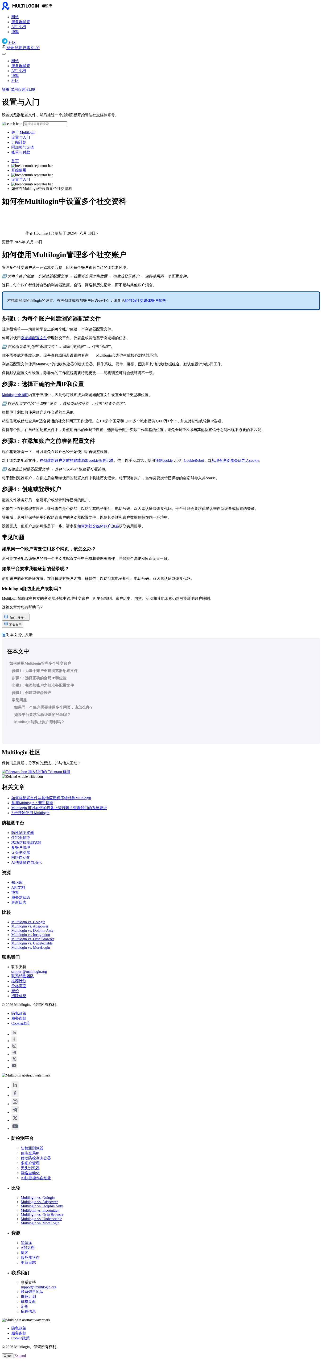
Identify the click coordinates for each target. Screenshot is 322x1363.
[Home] (35, 9)
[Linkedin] (14, 1034)
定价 (15, 991)
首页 (15, 161)
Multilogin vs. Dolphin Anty (32, 930)
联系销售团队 (22, 976)
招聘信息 (18, 996)
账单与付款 (20, 152)
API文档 (18, 887)
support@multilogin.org (29, 972)
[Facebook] (14, 1041)
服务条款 (18, 1018)
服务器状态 (20, 22)
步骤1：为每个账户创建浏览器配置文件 (45, 671)
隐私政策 (18, 1013)
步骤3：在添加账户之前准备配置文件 (43, 685)
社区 (15, 81)
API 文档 (18, 27)
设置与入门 (20, 137)
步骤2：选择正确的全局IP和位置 (39, 678)
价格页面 (18, 986)
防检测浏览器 (22, 833)
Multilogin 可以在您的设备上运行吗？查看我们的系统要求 (59, 808)
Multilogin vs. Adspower (29, 926)
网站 (15, 17)
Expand (20, 1356)
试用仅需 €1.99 (22, 89)
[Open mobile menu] (4, 54)
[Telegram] (14, 1054)
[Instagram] (14, 1047)
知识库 (17, 882)
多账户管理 (20, 848)
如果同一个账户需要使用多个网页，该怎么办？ (53, 707)
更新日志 (18, 902)
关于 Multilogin (23, 132)
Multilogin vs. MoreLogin (30, 947)
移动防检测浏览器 (26, 843)
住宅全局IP (20, 838)
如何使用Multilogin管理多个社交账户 (40, 663)
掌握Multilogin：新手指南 (32, 803)
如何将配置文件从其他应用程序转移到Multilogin (51, 798)
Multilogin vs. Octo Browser (32, 939)
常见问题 (19, 700)
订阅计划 (18, 142)
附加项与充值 (22, 147)
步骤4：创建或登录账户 (31, 693)
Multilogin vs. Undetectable (32, 943)
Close (8, 1356)
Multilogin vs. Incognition (30, 935)
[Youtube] (14, 1067)
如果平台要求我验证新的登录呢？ (42, 715)
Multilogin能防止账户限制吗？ (39, 722)
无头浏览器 (20, 852)
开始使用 (18, 170)
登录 (5, 89)
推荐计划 (18, 981)
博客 (15, 32)
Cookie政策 (20, 1023)
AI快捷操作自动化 (26, 862)
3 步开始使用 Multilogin (30, 813)
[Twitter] (14, 1061)
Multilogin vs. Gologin (28, 922)
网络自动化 (20, 857)
